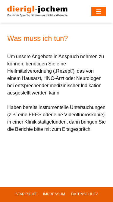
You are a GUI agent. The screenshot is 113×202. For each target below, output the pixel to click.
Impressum (54, 194)
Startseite (26, 194)
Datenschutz (84, 194)
